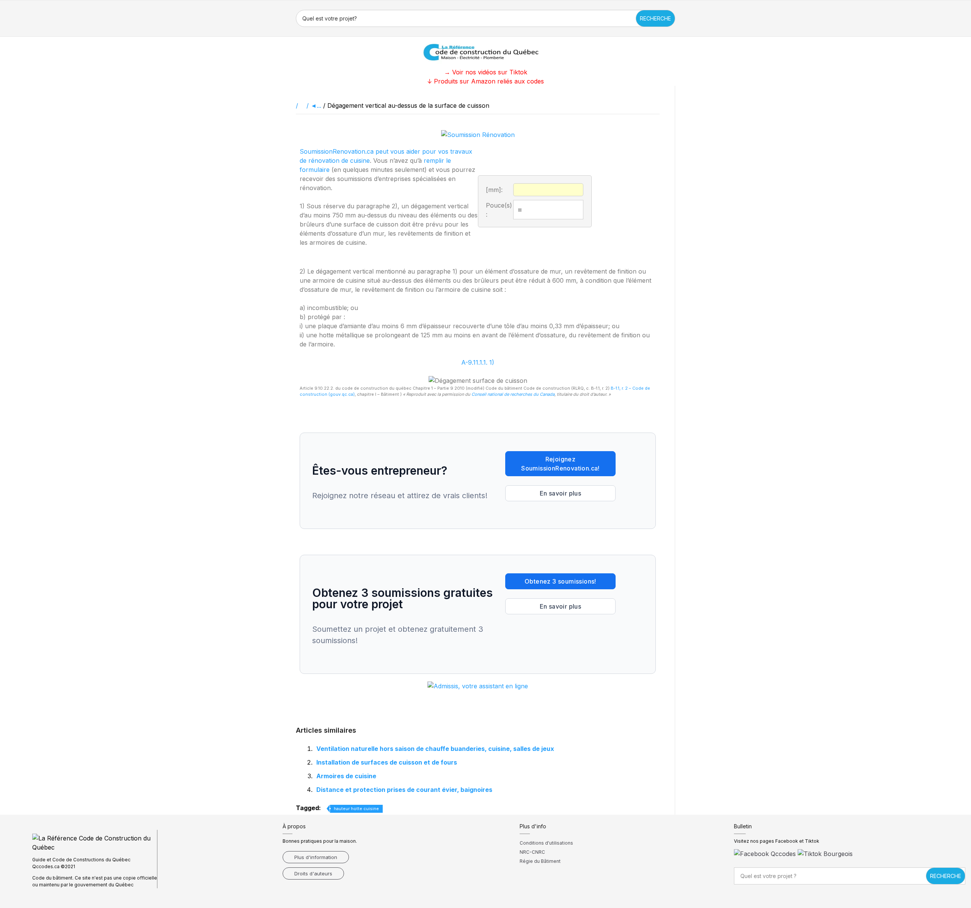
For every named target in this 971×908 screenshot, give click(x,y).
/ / (303, 105)
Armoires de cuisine (346, 776)
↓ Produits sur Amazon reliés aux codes (485, 81)
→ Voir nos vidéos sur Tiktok (485, 72)
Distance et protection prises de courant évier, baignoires (404, 789)
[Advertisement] (38, 199)
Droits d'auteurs (313, 873)
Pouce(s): (499, 209)
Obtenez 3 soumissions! (560, 581)
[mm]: (494, 190)
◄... (316, 105)
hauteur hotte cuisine (356, 808)
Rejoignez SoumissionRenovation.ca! (560, 463)
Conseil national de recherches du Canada (513, 394)
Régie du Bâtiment (540, 861)
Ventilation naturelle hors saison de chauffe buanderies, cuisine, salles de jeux (435, 748)
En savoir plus (560, 493)
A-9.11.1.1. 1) (477, 362)
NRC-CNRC (532, 852)
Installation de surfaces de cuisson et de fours (386, 762)
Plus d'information (315, 857)
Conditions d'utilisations (546, 843)
